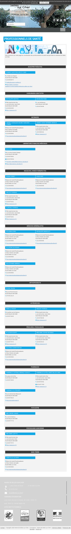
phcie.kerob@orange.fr (13, 400)
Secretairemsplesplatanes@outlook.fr (17, 136)
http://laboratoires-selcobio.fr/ (14, 164)
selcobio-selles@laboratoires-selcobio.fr (17, 161)
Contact (2, 528)
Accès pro (38, 529)
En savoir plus (34, 3)
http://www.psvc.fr (41, 134)
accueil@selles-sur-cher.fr (16, 493)
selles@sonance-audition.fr (14, 82)
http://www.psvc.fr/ (11, 110)
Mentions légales (56, 528)
